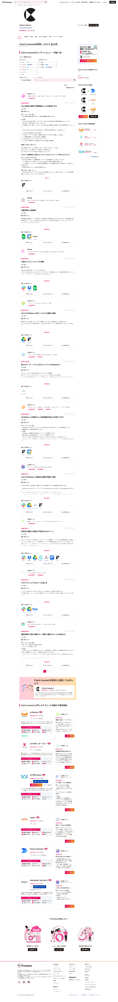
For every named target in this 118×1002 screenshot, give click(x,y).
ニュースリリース (57, 991)
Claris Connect (30, 5)
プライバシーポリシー (89, 982)
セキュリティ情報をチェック (87, 60)
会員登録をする (32, 949)
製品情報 (26, 36)
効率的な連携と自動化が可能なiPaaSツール (37, 531)
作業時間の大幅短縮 (28, 210)
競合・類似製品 (43, 36)
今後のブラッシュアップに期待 (32, 261)
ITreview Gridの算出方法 (90, 987)
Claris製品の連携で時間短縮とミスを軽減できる (39, 106)
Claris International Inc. (25, 28)
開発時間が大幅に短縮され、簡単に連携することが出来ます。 (44, 634)
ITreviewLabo (84, 995)
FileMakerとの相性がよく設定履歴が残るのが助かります (42, 417)
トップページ (56, 966)
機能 (36, 36)
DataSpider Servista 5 (39, 880)
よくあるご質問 (88, 966)
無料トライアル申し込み (39, 781)
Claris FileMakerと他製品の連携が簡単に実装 (38, 477)
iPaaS (25, 5)
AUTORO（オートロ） (38, 743)
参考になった (66, 191)
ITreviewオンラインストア (95, 995)
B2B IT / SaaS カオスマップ (59, 976)
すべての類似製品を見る (94, 156)
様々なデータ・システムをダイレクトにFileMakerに (40, 364)
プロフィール (72, 966)
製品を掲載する (85, 949)
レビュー (19, 36)
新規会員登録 (72, 971)
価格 (31, 36)
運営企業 (87, 971)
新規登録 (113, 2)
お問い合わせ (88, 969)
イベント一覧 (56, 973)
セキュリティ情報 (57, 36)
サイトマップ (56, 983)
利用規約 (87, 977)
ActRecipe (34, 712)
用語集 (54, 980)
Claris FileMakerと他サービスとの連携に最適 (38, 313)
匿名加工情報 (88, 989)
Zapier (32, 817)
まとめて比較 (83, 116)
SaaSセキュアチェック (74, 995)
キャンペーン (56, 989)
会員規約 (87, 979)
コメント (30, 191)
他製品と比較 (93, 116)
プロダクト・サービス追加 (59, 978)
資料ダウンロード (35, 785)
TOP (18, 5)
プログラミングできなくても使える (34, 583)
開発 (21, 5)
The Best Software (57, 971)
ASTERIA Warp (35, 775)
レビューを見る (69, 736)
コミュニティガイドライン (90, 984)
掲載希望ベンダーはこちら (74, 979)
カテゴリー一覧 (56, 969)
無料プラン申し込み (38, 886)
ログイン (105, 2)
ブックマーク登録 (83, 25)
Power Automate (36, 849)
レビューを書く (94, 25)
